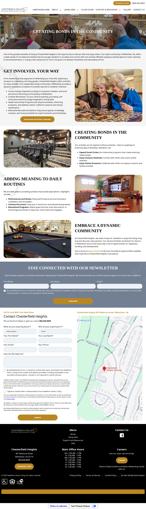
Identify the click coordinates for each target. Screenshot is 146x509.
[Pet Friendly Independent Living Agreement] (20, 481)
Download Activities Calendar (37, 119)
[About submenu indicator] (60, 9)
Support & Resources (106, 9)
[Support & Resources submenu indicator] (119, 9)
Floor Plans (87, 9)
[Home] (14, 9)
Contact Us (139, 9)
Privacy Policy (10, 399)
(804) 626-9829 (138, 3)
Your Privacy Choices (80, 506)
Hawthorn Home (41, 9)
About (55, 9)
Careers (121, 460)
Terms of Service (93, 475)
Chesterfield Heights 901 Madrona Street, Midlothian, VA (102, 312)
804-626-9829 (45, 321)
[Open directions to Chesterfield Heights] (109, 368)
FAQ (73, 443)
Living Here (69, 9)
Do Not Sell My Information (133, 475)
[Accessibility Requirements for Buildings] (4, 481)
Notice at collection (58, 506)
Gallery (127, 9)
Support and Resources (73, 440)
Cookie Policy (110, 475)
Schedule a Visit (122, 3)
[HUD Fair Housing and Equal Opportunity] (12, 481)
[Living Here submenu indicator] (77, 9)
